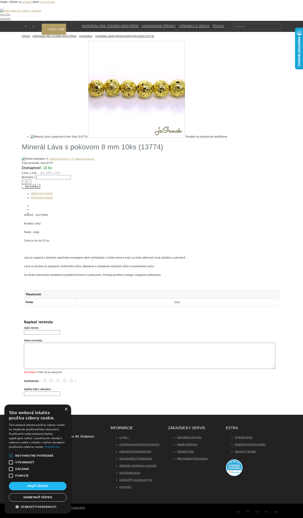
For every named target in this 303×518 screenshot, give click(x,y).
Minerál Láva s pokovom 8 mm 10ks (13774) (124, 36)
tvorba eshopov (73, 507)
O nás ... (124, 437)
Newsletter (185, 451)
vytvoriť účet (47, 2)
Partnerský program (192, 458)
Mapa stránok (187, 444)
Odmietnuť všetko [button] (37, 497)
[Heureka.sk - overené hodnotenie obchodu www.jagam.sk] (253, 469)
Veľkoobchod (129, 472)
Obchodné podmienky (135, 451)
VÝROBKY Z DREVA (194, 26)
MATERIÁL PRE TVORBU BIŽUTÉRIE (110, 26)
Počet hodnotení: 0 (60, 158)
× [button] (66, 409)
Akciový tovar (245, 451)
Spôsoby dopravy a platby (138, 465)
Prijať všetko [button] (37, 486)
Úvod (26, 36)
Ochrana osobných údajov (139, 444)
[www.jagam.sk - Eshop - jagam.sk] (20, 10)
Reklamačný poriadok (135, 458)
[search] (277, 26)
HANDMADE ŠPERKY (159, 26)
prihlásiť (27, 2)
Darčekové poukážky (250, 444)
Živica (218, 26)
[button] (38, 506)
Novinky (125, 487)
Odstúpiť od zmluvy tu (135, 479)
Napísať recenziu (84, 158)
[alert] (37, 459)
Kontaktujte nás (189, 437)
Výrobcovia (243, 437)
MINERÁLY (85, 36)
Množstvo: (28, 177)
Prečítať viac (52, 446)
